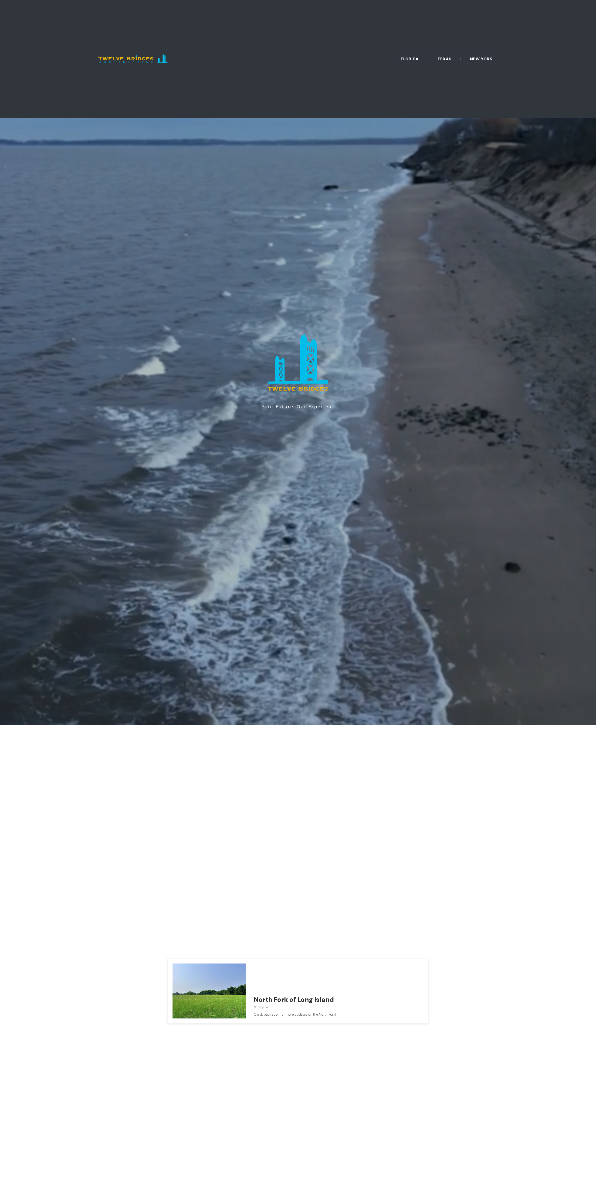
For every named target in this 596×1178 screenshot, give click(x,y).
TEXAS (444, 58)
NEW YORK (481, 58)
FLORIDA (410, 58)
